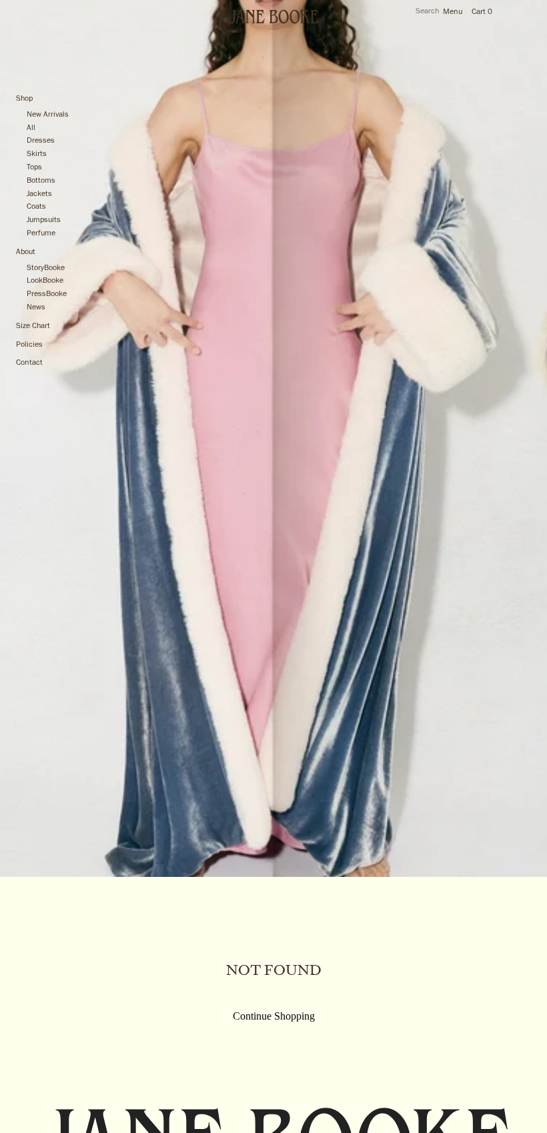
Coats (36, 207)
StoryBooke (46, 268)
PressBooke (47, 294)
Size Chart (33, 326)
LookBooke (45, 281)
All (31, 128)
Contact (29, 363)
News (36, 307)
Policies (29, 345)
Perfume (41, 233)
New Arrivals (48, 115)
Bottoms (41, 181)
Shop (24, 99)
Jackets (39, 194)
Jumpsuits (44, 220)
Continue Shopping (274, 1016)
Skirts (37, 154)
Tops (34, 167)
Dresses (41, 141)
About (25, 252)
